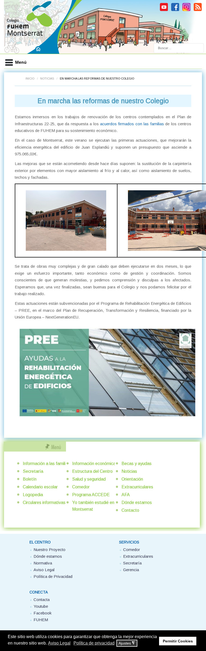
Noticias (47, 78)
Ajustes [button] (127, 643)
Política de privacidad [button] (94, 643)
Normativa (43, 563)
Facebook (43, 613)
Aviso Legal (44, 569)
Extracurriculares (137, 487)
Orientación (132, 479)
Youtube (41, 606)
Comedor (81, 487)
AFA (126, 494)
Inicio (29, 78)
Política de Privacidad (53, 576)
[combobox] (179, 48)
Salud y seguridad (89, 479)
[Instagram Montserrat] (186, 10)
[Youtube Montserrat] (164, 10)
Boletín (29, 479)
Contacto (130, 510)
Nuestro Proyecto (49, 549)
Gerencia (131, 569)
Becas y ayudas (137, 463)
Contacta (42, 599)
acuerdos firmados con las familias (132, 123)
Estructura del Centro (92, 471)
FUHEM (41, 619)
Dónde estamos (137, 502)
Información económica (94, 463)
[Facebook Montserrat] (175, 10)
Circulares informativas (44, 502)
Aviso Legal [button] (59, 643)
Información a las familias (46, 463)
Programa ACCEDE (91, 494)
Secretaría (33, 471)
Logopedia (33, 494)
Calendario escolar (40, 487)
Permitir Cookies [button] (178, 641)
